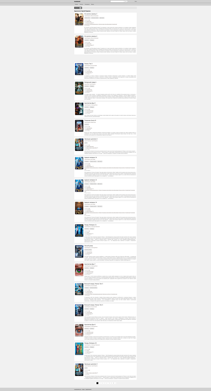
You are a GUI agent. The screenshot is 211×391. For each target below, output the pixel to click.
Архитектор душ (89, 333)
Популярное (87, 4)
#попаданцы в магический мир (107, 167)
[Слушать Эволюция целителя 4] (79, 144)
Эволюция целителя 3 (90, 364)
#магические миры (102, 24)
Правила (83, 389)
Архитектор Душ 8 (89, 324)
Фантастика (86, 40)
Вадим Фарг (86, 84)
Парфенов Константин (90, 146)
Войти (136, 1)
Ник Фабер (93, 159)
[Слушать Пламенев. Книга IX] (79, 125)
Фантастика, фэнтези (88, 249)
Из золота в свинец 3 (90, 14)
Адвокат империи (89, 166)
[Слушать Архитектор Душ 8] (79, 330)
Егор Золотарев (94, 65)
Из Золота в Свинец (89, 22)
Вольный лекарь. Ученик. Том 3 (93, 284)
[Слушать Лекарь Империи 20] (79, 348)
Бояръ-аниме (100, 161)
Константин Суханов (90, 110)
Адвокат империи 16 (90, 157)
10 (113, 383)
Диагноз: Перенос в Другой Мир (91, 147)
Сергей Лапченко (89, 71)
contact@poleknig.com (77, 389)
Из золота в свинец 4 (90, 36)
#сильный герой (114, 24)
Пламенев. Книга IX (90, 120)
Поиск (126, 1)
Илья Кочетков (89, 21)
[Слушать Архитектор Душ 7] (79, 269)
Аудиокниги (78, 7)
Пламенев (87, 129)
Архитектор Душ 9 (89, 103)
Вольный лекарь (88, 72)
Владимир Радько (89, 89)
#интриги (100, 167)
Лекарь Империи (89, 233)
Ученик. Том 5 (88, 64)
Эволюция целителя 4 (90, 139)
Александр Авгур (89, 251)
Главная (76, 4)
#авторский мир (86, 24)
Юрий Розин (93, 122)
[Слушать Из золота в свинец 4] (79, 41)
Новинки (81, 4)
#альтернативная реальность (94, 24)
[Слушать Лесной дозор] (79, 251)
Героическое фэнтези (93, 287)
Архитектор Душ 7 (89, 264)
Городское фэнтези (93, 161)
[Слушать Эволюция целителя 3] (79, 369)
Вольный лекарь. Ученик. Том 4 (93, 305)
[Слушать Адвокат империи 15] (79, 185)
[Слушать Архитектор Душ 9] (79, 108)
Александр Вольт (94, 247)
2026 (89, 42)
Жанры (92, 4)
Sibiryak (88, 232)
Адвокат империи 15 (90, 180)
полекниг (77, 1)
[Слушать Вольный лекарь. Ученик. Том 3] (79, 289)
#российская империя (108, 24)
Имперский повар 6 (90, 82)
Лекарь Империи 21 (90, 225)
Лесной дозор (88, 246)
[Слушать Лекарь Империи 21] (79, 230)
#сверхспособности (122, 167)
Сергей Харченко (87, 140)
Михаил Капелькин (94, 15)
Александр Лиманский (95, 226)
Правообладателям (88, 389)
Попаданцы (92, 40)
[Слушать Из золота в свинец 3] (79, 19)
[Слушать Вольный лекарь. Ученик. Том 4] (79, 310)
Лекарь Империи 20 (90, 343)
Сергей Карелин (87, 15)
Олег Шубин (89, 187)
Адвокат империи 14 (90, 202)
